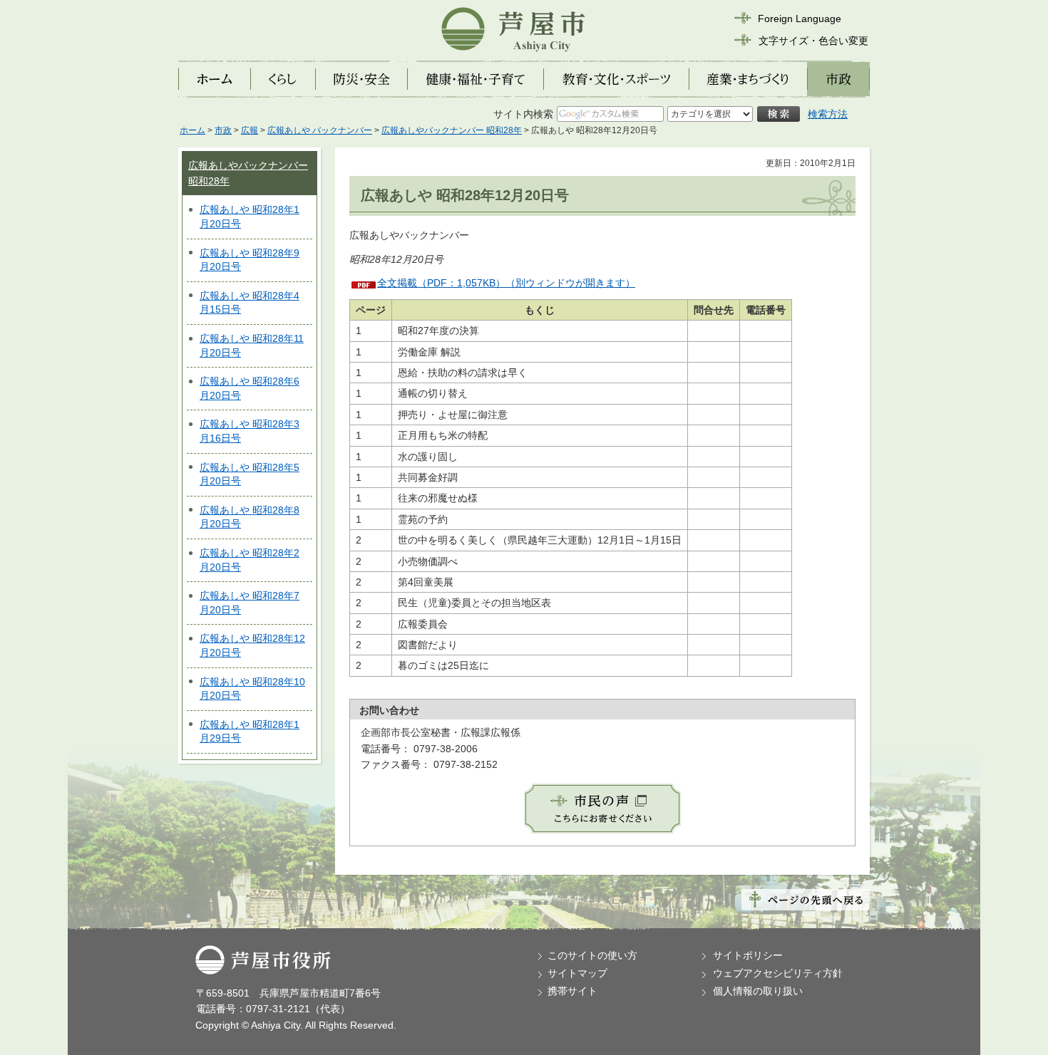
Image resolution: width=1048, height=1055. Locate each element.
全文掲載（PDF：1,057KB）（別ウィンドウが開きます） (506, 283)
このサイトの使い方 (592, 955)
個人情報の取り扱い (758, 991)
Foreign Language (799, 18)
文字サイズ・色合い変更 (813, 40)
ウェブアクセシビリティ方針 (778, 973)
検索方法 (828, 114)
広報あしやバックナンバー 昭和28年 (451, 130)
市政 (223, 130)
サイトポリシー (748, 955)
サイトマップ (577, 973)
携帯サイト (572, 991)
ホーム (192, 130)
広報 (249, 130)
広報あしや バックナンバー (319, 130)
